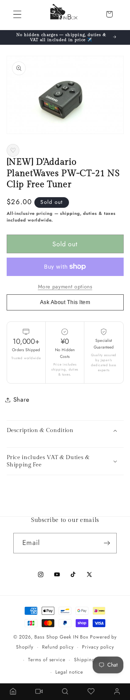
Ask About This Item (65, 302)
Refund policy (58, 647)
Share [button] (21, 399)
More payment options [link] (65, 286)
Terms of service (46, 659)
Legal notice (69, 672)
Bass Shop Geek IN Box (61, 637)
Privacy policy (98, 647)
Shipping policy (92, 659)
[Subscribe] (106, 543)
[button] (17, 14)
